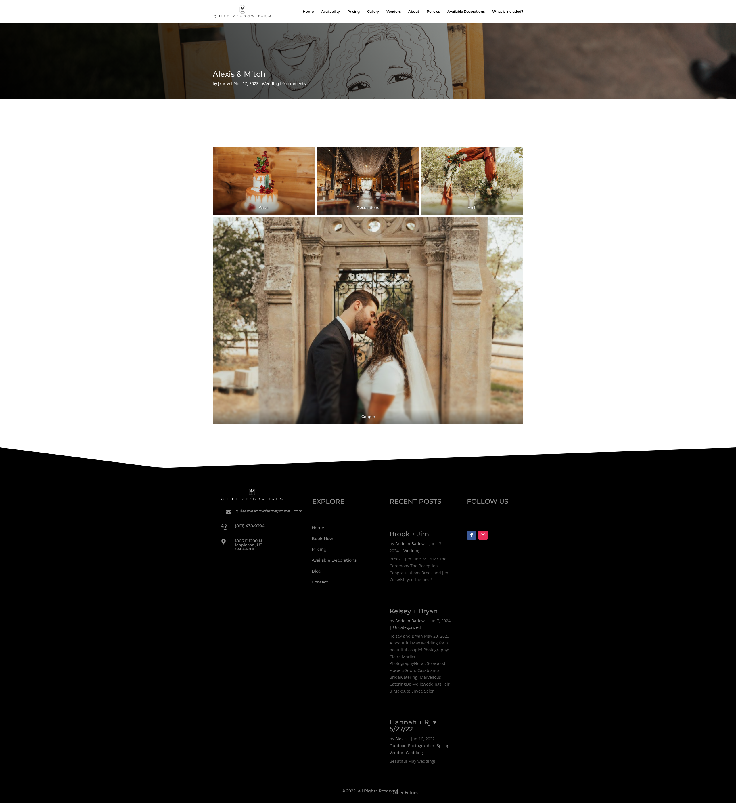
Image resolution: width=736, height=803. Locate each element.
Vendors (393, 11)
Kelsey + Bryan (414, 611)
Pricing (353, 11)
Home (308, 11)
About (413, 11)
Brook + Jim (409, 534)
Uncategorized (407, 627)
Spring (443, 745)
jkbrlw (224, 83)
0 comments (294, 83)
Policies (433, 11)
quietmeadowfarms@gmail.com (269, 511)
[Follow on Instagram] (483, 535)
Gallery (373, 11)
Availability (330, 11)
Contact (320, 582)
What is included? (507, 11)
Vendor (396, 752)
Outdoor (398, 745)
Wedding (270, 83)
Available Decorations (466, 11)
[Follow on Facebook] (471, 535)
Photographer (421, 745)
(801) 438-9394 (249, 526)
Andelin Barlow (410, 543)
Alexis (401, 738)
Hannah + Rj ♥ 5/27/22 (413, 725)
